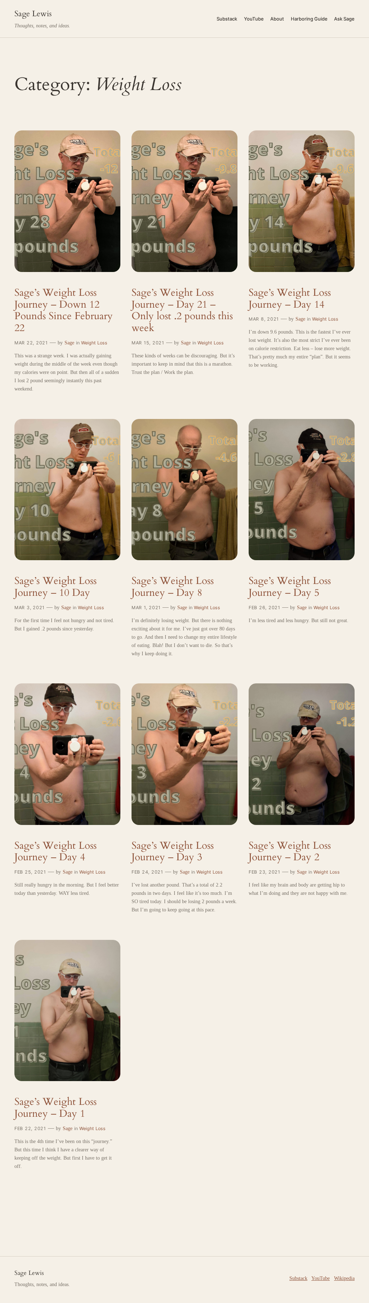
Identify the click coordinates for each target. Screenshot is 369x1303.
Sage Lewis (33, 13)
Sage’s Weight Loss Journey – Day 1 (55, 1108)
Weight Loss (94, 342)
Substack (298, 1278)
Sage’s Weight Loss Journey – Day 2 (290, 852)
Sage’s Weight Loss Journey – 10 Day (55, 587)
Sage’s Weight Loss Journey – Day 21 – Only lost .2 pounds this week (182, 310)
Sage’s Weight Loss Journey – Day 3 (173, 852)
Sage (69, 342)
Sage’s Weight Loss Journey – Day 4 (55, 852)
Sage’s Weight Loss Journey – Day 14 (290, 299)
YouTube (320, 1278)
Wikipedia (344, 1278)
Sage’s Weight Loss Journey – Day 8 (173, 587)
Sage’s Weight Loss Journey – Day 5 (290, 587)
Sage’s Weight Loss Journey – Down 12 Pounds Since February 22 (63, 310)
